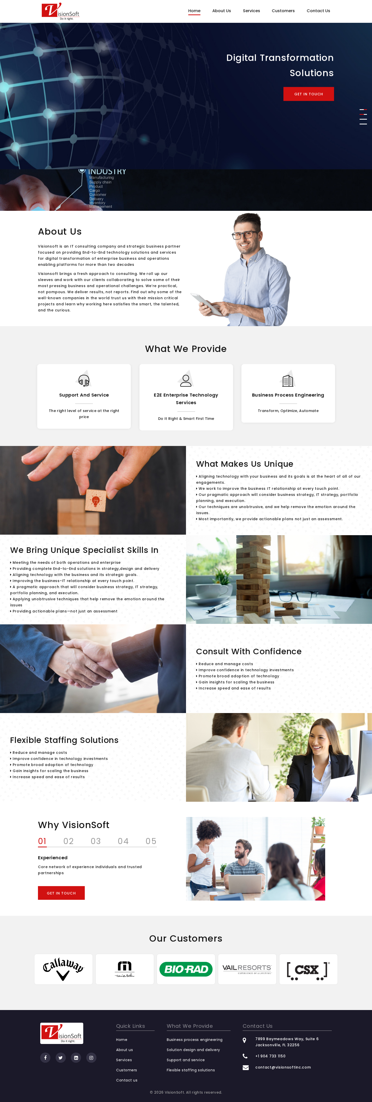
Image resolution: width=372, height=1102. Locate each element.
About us (124, 1049)
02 (68, 842)
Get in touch (308, 135)
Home (194, 10)
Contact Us (318, 10)
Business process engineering (186, 395)
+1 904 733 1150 (270, 1056)
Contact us (127, 1080)
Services (251, 10)
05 (151, 842)
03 (96, 842)
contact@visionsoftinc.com (283, 1067)
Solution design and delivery (288, 395)
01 (42, 842)
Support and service (186, 1059)
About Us (221, 10)
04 (123, 842)
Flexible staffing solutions (191, 1070)
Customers (283, 10)
